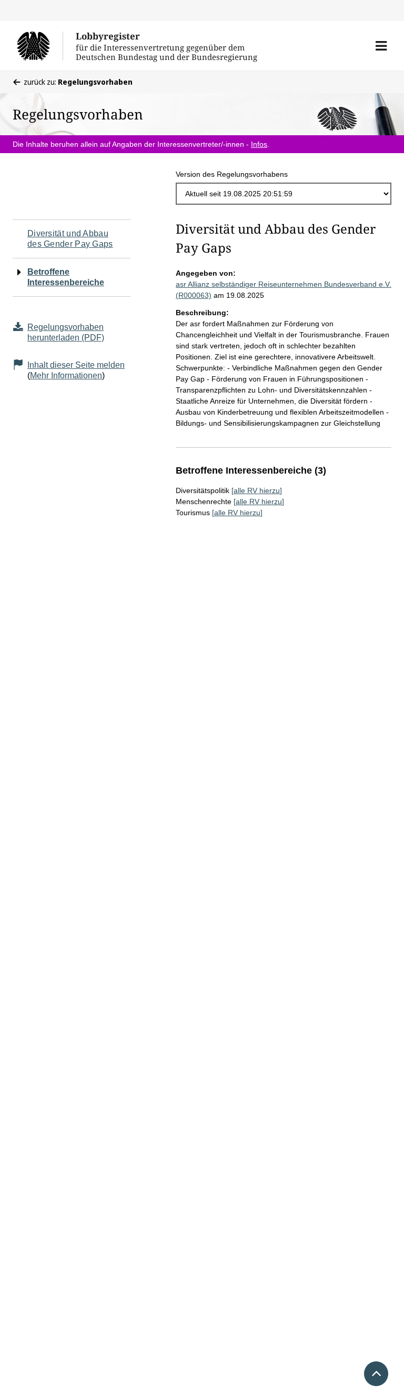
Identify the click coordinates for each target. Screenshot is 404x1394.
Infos (259, 144)
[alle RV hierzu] (256, 490)
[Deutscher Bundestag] (40, 46)
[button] (381, 46)
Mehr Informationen (66, 375)
